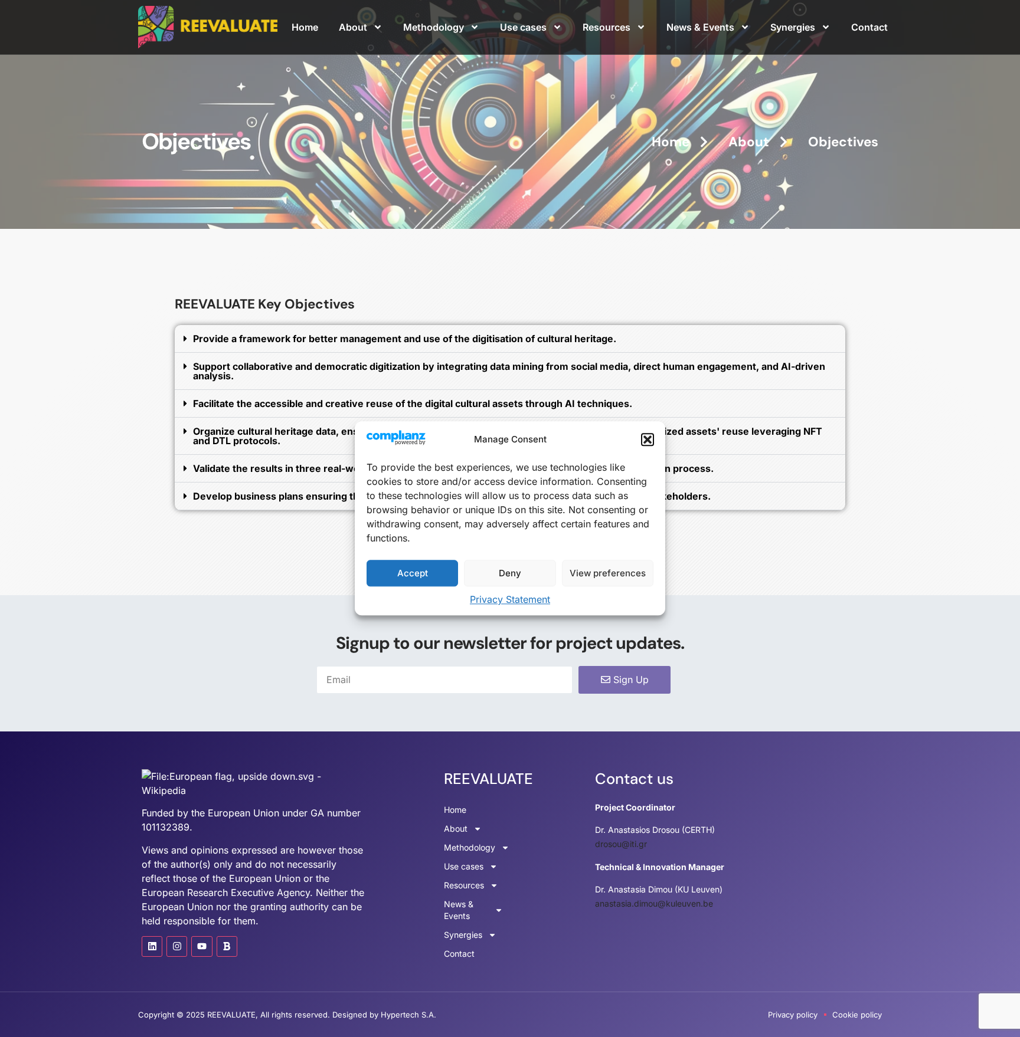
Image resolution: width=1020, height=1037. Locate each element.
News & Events (700, 27)
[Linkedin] (152, 946)
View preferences (608, 573)
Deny (510, 573)
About (353, 27)
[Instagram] (176, 946)
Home (305, 27)
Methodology (433, 27)
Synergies (792, 27)
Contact (869, 27)
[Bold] (227, 946)
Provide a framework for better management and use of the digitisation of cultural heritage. (404, 338)
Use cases (523, 27)
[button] (647, 439)
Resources (606, 27)
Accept (412, 573)
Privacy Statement (510, 600)
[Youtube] (201, 946)
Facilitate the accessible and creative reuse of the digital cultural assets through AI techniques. (412, 403)
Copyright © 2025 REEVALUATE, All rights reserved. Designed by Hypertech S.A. (287, 1014)
